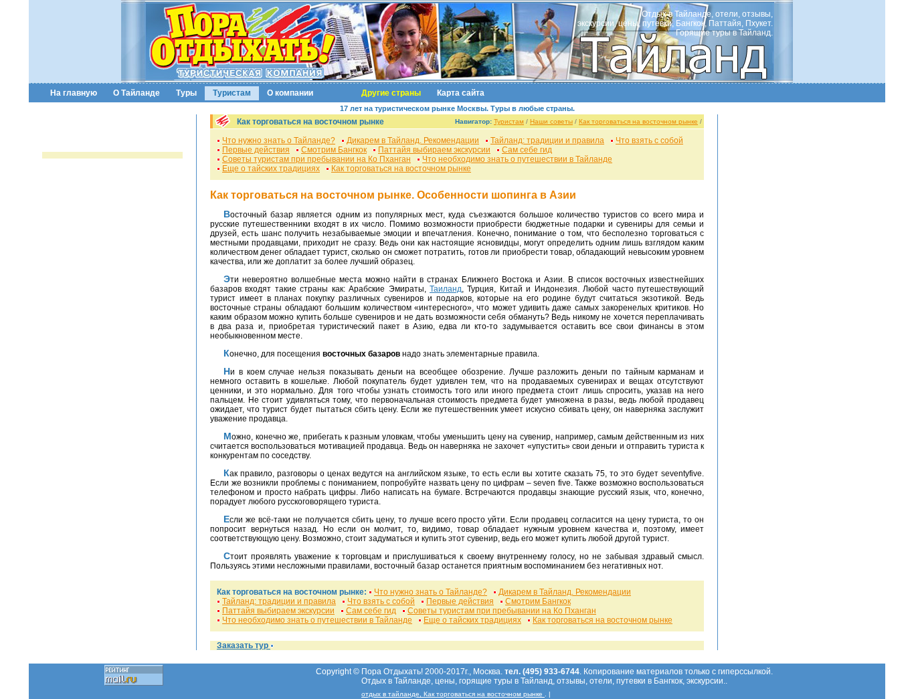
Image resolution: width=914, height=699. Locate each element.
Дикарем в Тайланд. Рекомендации (413, 140)
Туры (186, 93)
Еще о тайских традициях (271, 168)
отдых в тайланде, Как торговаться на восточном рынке (453, 694)
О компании (290, 93)
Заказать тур (243, 645)
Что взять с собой (649, 140)
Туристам (232, 93)
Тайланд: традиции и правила (547, 140)
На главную (73, 93)
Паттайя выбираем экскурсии (434, 150)
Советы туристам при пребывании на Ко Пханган (316, 159)
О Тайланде (136, 93)
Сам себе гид (527, 150)
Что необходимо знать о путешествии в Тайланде (517, 159)
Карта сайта (460, 93)
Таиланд (446, 289)
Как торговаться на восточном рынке (638, 121)
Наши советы (551, 121)
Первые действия (256, 150)
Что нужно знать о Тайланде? (278, 140)
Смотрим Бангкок (334, 150)
